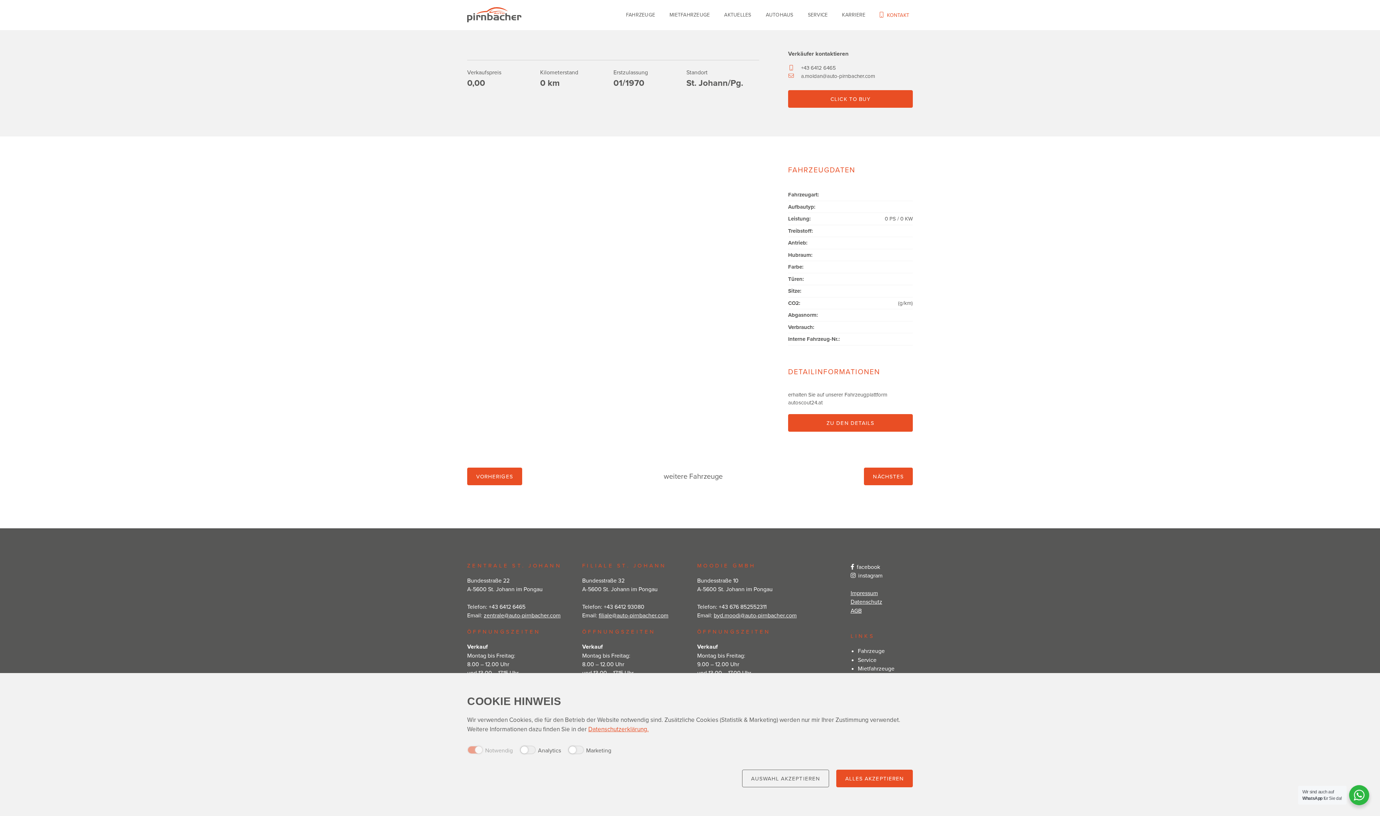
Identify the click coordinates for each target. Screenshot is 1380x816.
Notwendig (499, 750)
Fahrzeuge (640, 14)
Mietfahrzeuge (690, 14)
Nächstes (888, 476)
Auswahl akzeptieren (785, 778)
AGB (856, 611)
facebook (868, 567)
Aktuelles (737, 14)
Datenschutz (866, 602)
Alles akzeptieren (874, 778)
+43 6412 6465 (818, 67)
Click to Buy (850, 99)
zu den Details (850, 423)
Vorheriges (494, 476)
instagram (870, 575)
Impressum (864, 593)
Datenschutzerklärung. (618, 729)
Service (818, 14)
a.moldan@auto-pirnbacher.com (838, 76)
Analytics (549, 750)
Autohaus (780, 14)
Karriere (853, 14)
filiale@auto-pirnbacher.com (633, 615)
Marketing (598, 750)
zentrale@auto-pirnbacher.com (522, 615)
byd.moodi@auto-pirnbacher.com (755, 615)
